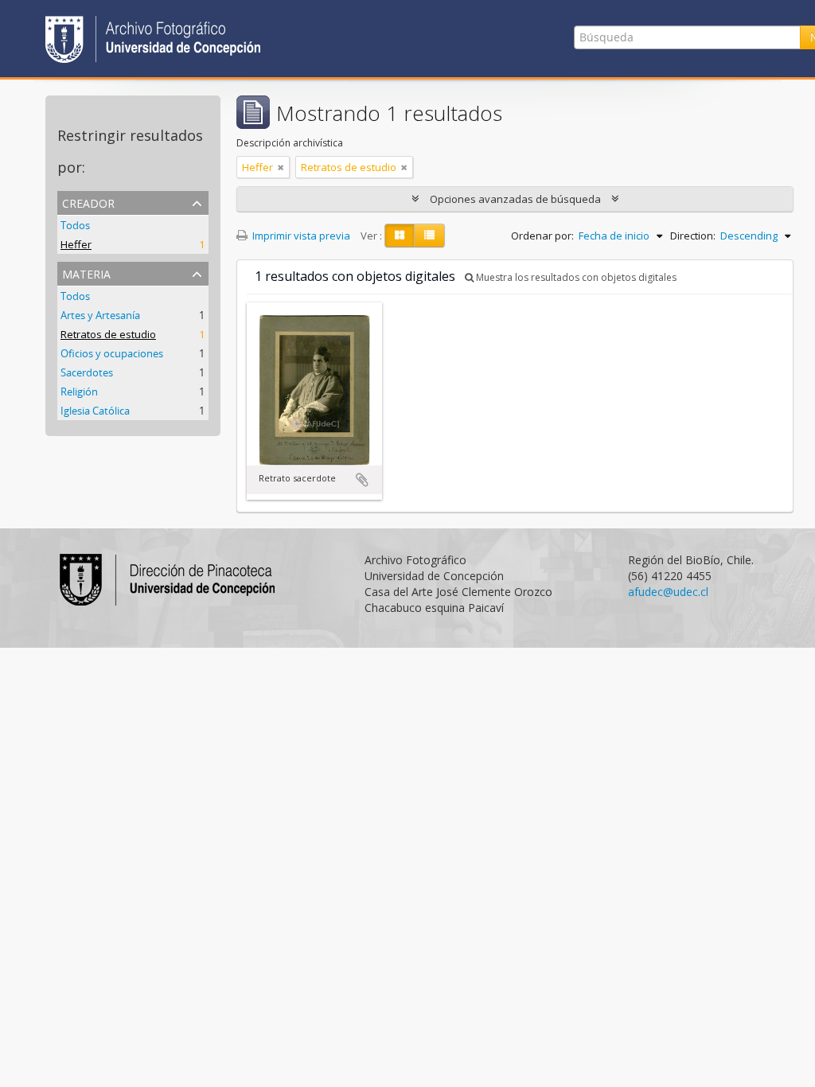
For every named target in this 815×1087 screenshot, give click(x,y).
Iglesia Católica (95, 410)
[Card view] (399, 235)
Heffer (76, 244)
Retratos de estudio (108, 334)
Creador (88, 201)
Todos (75, 225)
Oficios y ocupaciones (111, 353)
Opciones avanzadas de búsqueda (515, 199)
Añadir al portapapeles (362, 480)
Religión (79, 391)
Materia (86, 272)
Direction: (693, 235)
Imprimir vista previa (300, 235)
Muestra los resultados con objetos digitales (575, 277)
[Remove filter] (281, 167)
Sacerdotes (86, 372)
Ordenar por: (542, 235)
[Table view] (429, 235)
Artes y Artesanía (100, 315)
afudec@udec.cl (668, 591)
